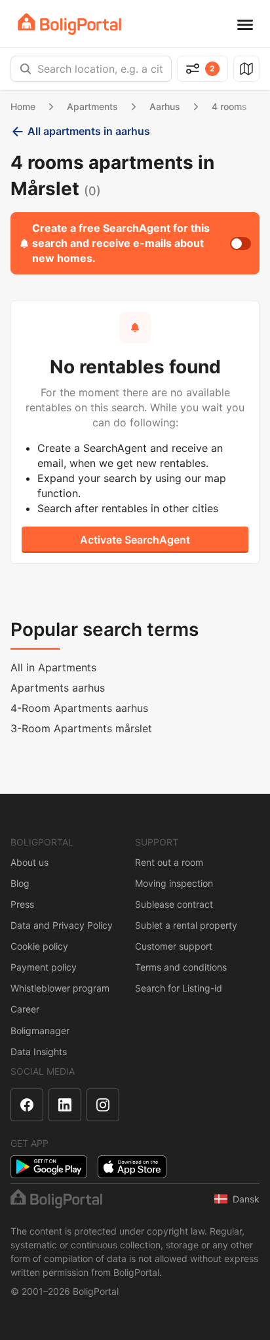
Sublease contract (174, 904)
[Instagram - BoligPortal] (103, 1105)
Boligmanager (39, 1030)
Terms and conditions (181, 967)
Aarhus (164, 106)
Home (22, 106)
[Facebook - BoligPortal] (26, 1105)
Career (24, 1008)
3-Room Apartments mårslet (81, 728)
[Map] (246, 69)
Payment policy (43, 967)
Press (22, 904)
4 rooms (229, 106)
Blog (19, 883)
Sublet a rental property (186, 925)
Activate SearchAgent (135, 539)
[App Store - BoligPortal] (132, 1166)
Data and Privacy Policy (61, 925)
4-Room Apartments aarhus (79, 708)
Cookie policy (39, 946)
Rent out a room (169, 862)
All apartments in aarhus (89, 131)
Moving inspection (174, 883)
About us (29, 862)
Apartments (92, 106)
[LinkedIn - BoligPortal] (64, 1105)
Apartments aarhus (57, 687)
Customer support (173, 946)
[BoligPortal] (69, 24)
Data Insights (38, 1051)
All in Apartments (53, 667)
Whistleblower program (59, 988)
